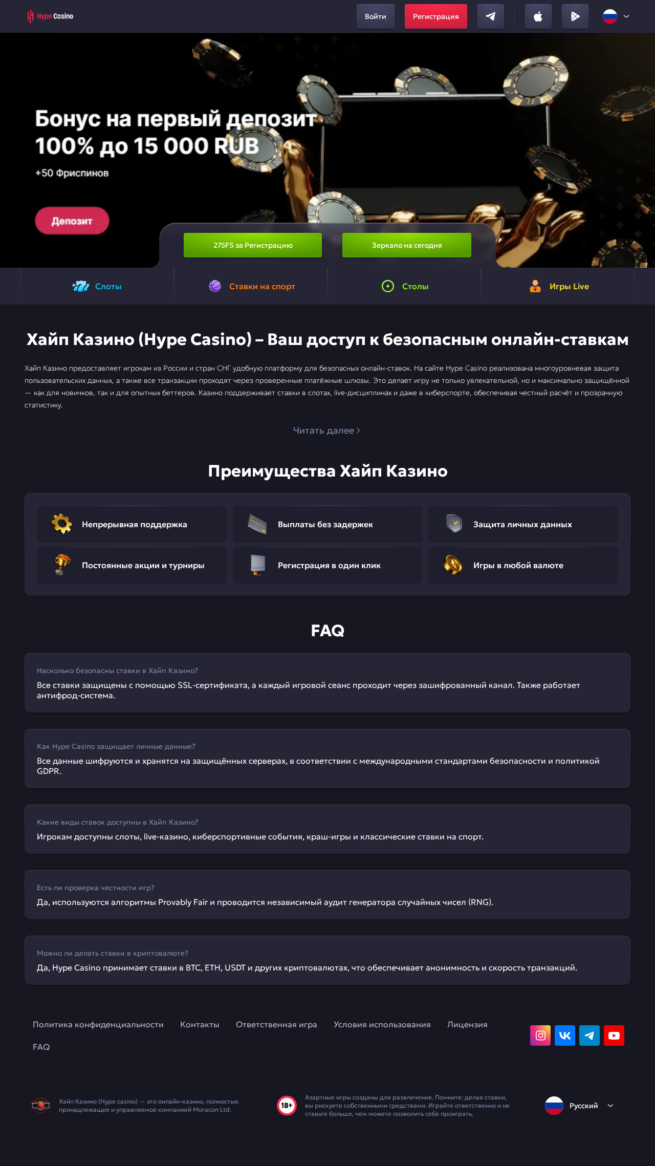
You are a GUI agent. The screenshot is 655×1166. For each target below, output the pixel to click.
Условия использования (382, 1024)
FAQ (41, 1047)
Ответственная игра (276, 1024)
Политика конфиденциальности (98, 1024)
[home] (49, 16)
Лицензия (467, 1024)
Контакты (200, 1024)
